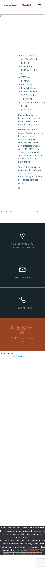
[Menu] (39, 5)
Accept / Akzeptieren (35, 550)
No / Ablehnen (8, 553)
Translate (20, 356)
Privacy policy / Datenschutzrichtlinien (28, 553)
